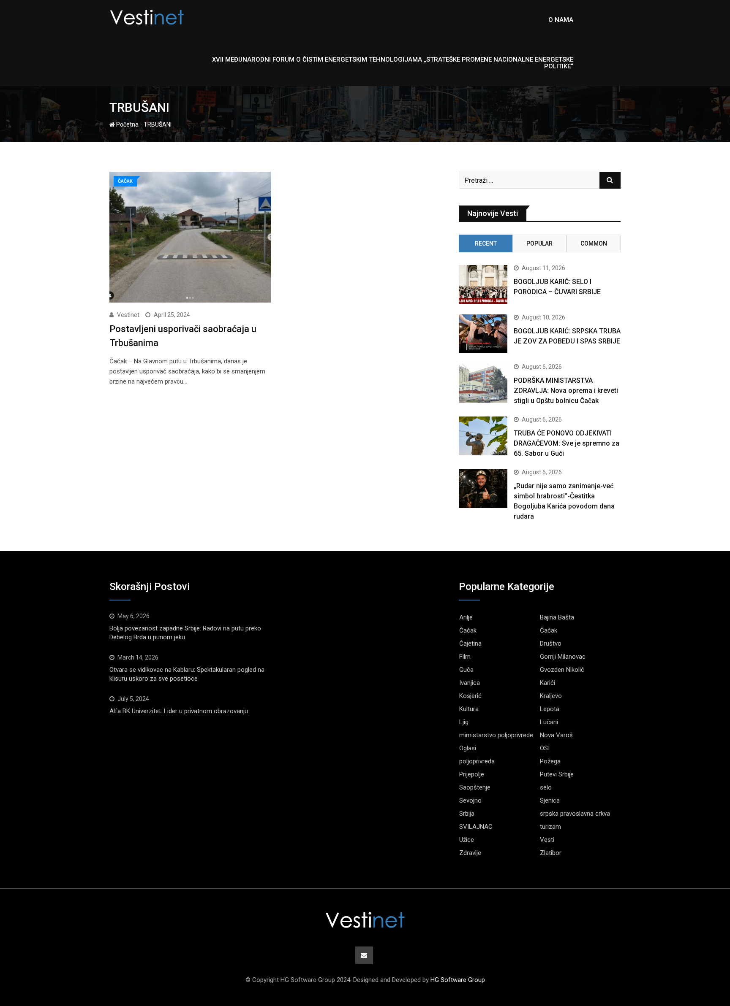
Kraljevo (551, 696)
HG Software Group (457, 980)
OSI (545, 748)
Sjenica (550, 800)
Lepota (549, 709)
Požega (550, 761)
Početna (127, 124)
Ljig (464, 722)
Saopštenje (474, 787)
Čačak (468, 630)
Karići (547, 683)
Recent (486, 243)
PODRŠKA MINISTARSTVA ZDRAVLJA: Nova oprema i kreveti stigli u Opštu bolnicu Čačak (566, 390)
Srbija (466, 813)
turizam (550, 826)
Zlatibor (550, 853)
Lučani (549, 722)
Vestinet (128, 314)
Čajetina (470, 643)
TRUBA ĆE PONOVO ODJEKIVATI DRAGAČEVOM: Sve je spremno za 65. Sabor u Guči (566, 443)
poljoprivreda (477, 761)
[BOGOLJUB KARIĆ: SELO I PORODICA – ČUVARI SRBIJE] (483, 284)
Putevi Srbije (557, 774)
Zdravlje (470, 853)
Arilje (466, 617)
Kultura (469, 709)
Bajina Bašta (557, 617)
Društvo (550, 643)
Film (465, 656)
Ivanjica (469, 683)
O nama (560, 20)
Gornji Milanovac (563, 656)
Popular (539, 243)
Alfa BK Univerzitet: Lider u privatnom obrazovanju (178, 711)
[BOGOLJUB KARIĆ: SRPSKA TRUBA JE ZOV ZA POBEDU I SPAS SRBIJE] (483, 333)
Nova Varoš (556, 735)
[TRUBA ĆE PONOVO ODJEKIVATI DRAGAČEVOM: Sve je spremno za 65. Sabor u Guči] (483, 435)
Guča (466, 669)
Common (593, 243)
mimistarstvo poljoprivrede (496, 735)
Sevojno (470, 800)
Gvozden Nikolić (562, 669)
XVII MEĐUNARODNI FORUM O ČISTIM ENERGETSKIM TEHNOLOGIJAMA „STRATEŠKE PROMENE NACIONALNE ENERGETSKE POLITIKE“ (392, 63)
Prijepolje (471, 774)
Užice (466, 840)
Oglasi (467, 748)
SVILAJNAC (476, 826)
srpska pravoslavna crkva (575, 813)
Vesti (547, 840)
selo (546, 787)
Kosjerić (470, 696)
